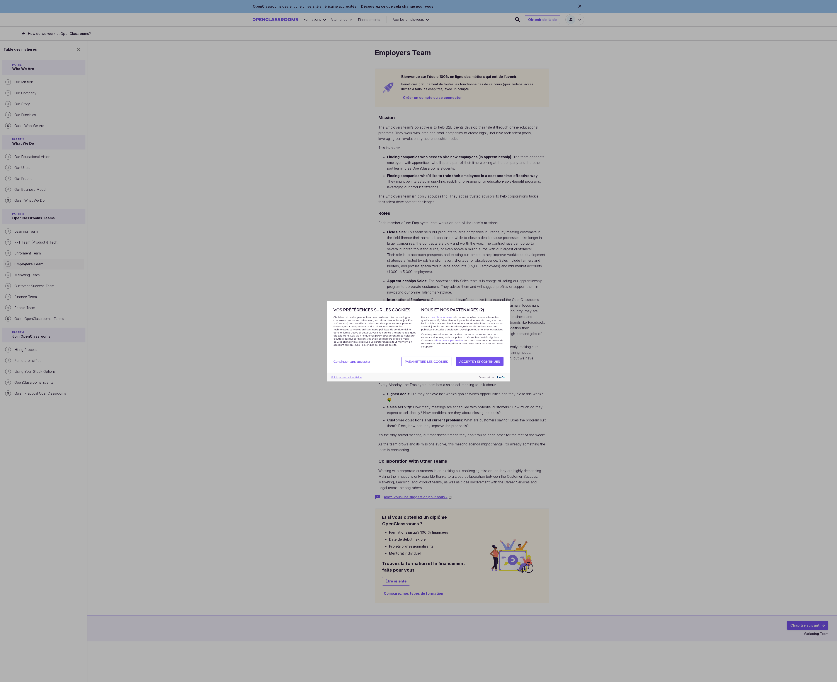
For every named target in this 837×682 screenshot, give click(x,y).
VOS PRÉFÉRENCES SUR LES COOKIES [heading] (371, 309)
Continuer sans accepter (352, 361)
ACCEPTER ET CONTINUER (479, 361)
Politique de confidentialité (346, 377)
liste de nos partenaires (449, 340)
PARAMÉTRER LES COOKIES (426, 361)
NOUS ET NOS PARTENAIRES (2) (452, 309)
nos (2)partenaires (442, 317)
